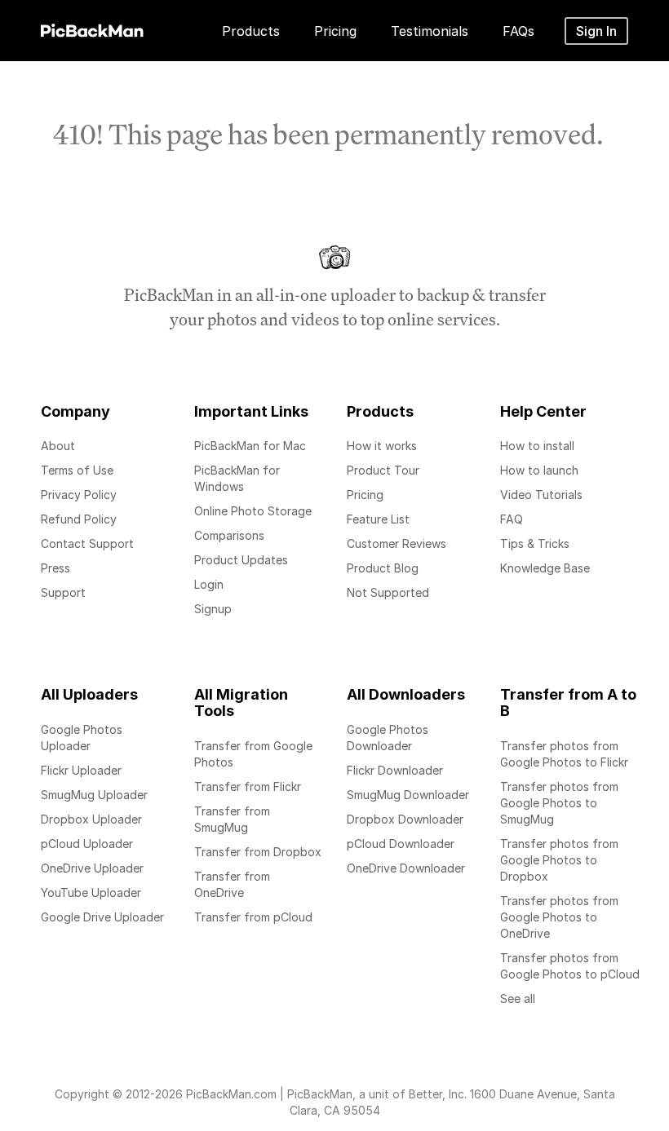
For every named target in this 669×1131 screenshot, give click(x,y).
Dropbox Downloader (405, 819)
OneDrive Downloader (406, 868)
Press (55, 568)
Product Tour (383, 470)
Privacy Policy (79, 494)
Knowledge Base (545, 568)
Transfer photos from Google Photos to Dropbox (559, 860)
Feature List (378, 519)
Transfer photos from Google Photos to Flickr (564, 754)
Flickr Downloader (395, 770)
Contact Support (87, 543)
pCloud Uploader (87, 843)
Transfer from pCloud (253, 917)
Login (209, 584)
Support (63, 592)
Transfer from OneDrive (232, 884)
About (58, 446)
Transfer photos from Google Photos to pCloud (570, 966)
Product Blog (383, 568)
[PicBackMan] (92, 27)
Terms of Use (77, 470)
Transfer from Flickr (247, 786)
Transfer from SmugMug (232, 819)
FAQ (511, 519)
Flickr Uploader (81, 770)
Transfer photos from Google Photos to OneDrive (559, 917)
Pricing (365, 494)
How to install (537, 446)
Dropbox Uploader (91, 819)
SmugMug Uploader (94, 795)
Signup (213, 609)
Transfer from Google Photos (253, 754)
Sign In (596, 31)
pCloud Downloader (400, 843)
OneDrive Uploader (92, 868)
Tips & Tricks (534, 543)
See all (517, 998)
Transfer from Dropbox (257, 852)
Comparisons (229, 535)
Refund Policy (79, 519)
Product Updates (241, 560)
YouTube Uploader (91, 892)
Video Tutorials (541, 494)
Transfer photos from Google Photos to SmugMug (559, 803)
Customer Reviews (396, 543)
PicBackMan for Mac (250, 446)
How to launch (539, 470)
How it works (382, 446)
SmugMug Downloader (408, 795)
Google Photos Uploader (81, 737)
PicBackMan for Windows (237, 478)
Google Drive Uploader (102, 917)
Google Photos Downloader (387, 737)
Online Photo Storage (253, 511)
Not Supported (388, 592)
